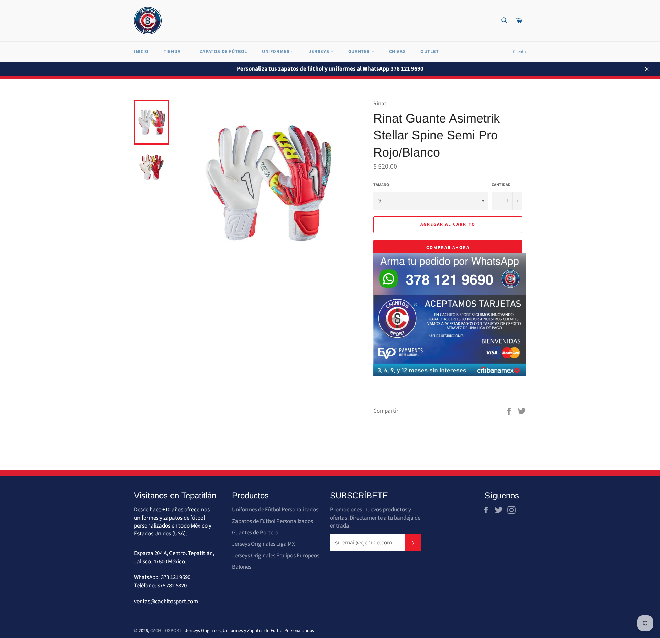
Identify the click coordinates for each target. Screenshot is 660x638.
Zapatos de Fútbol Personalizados (272, 521)
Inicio (141, 51)
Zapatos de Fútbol (223, 51)
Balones (241, 567)
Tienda (173, 51)
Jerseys (319, 51)
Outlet (429, 51)
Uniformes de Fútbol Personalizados (275, 510)
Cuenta (519, 52)
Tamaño (381, 185)
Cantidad (501, 185)
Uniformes (276, 51)
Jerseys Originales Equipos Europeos (275, 556)
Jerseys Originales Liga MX (263, 544)
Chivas (397, 51)
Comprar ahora (448, 248)
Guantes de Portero (255, 533)
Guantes (359, 51)
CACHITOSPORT (166, 630)
